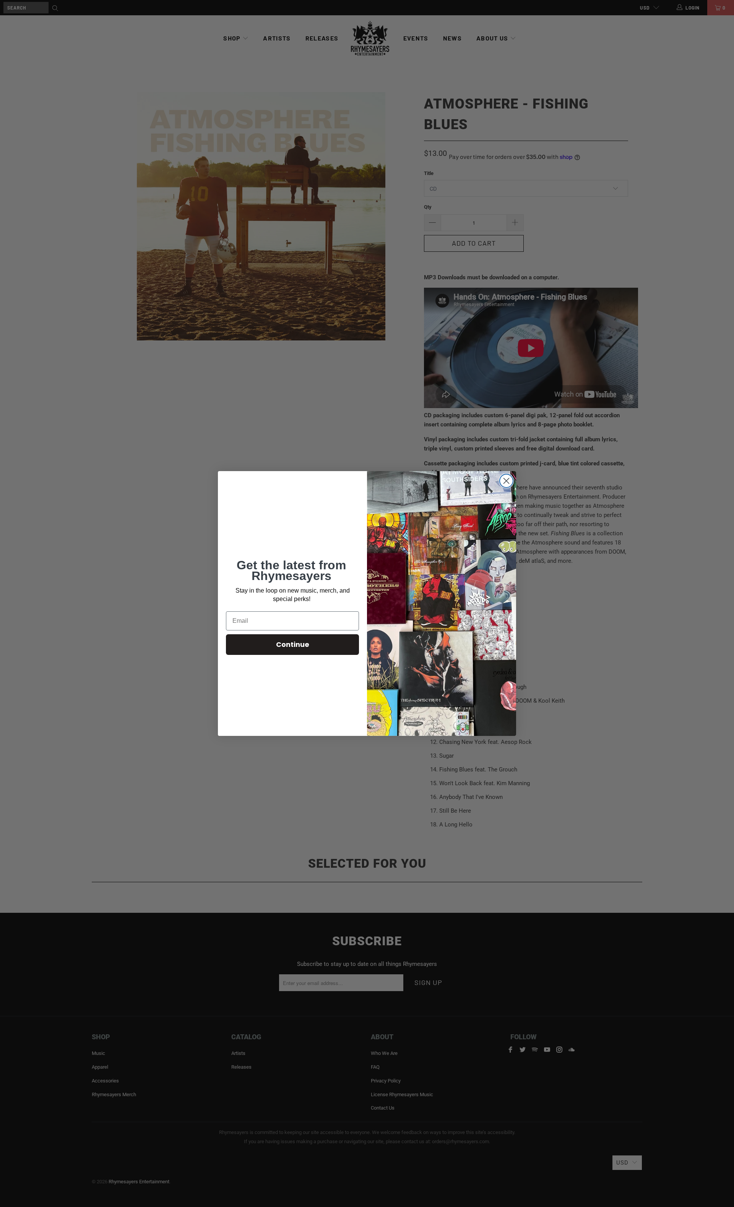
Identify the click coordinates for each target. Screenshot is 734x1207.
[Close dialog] (506, 481)
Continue (292, 644)
